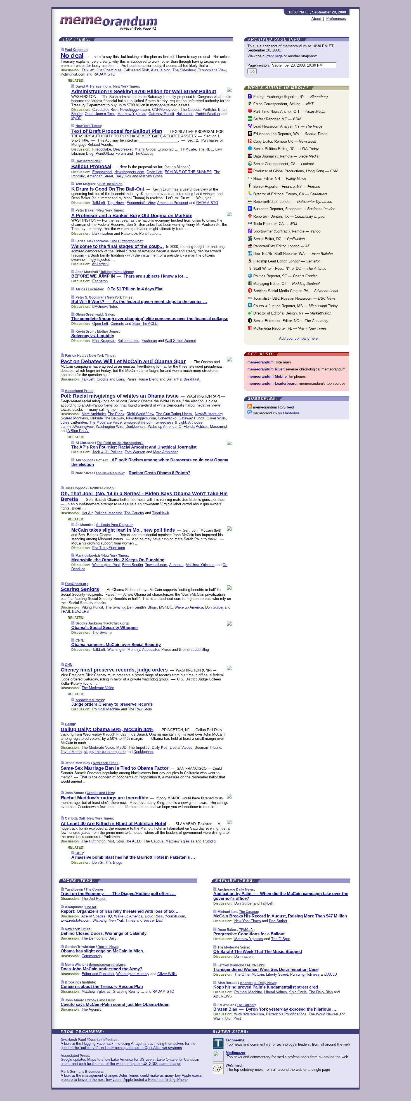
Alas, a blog (160, 70)
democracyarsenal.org (107, 964)
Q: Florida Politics (193, 426)
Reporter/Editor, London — (292, 201)
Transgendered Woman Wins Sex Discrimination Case (265, 969)
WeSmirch (235, 1065)
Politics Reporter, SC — (284, 276)
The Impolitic (139, 747)
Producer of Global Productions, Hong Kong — (294, 171)
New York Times (126, 86)
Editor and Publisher (98, 974)
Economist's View (211, 70)
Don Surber (214, 607)
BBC (79, 853)
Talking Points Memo (116, 272)
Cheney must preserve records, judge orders (114, 670)
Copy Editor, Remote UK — (284, 141)
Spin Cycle (298, 992)
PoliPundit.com (73, 74)
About (316, 19)
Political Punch (102, 488)
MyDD (76, 118)
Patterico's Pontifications (141, 233)
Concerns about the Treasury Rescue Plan (102, 986)
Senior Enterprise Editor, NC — (290, 321)
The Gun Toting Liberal (174, 414)
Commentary (92, 956)
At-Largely (100, 264)
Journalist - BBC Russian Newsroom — (294, 298)
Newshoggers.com (135, 109)
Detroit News (108, 947)
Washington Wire (109, 426)
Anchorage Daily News (236, 889)
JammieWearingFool (77, 426)
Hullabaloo (184, 114)
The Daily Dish (321, 992)
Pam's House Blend (142, 379)
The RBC (205, 149)
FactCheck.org (76, 584)
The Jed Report (94, 898)
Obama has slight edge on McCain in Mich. (102, 951)
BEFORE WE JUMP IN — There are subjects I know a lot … (129, 276)
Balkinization (102, 233)
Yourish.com (175, 916)
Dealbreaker (122, 149)
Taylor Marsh (71, 752)
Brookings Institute (80, 982)
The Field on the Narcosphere (120, 443)
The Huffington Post (127, 241)
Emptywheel (102, 172)
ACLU (332, 974)
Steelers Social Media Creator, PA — (295, 291)
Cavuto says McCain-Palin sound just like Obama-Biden (115, 1004)
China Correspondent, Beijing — (282, 104)
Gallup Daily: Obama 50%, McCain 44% (107, 729)
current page (273, 56)
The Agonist (91, 1009)
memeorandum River (265, 369)
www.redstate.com (138, 422)
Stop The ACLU (144, 323)
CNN (79, 640)
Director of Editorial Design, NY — (291, 313)
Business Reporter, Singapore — (293, 209)
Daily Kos (123, 176)
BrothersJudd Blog (194, 649)
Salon (109, 314)
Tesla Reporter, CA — (274, 224)
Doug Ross (154, 916)
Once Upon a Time (100, 114)
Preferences (336, 19)
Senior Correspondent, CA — (283, 164)
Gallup (70, 724)
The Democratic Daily (99, 938)
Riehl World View (140, 414)
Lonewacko (167, 418)
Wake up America (162, 426)
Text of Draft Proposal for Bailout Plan (116, 131)
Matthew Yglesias (131, 114)
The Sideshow (184, 70)
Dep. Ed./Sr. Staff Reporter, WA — (292, 254)
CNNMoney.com (165, 109)
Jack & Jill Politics (107, 452)
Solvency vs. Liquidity (92, 335)
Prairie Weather (207, 114)
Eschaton (100, 281)
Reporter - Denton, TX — (288, 216)
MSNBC (165, 607)
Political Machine (108, 513)
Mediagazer (235, 1053)
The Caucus (190, 109)
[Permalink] (62, 50)
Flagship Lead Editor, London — (286, 261)
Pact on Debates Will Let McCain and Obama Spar (123, 361)
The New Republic (110, 473)
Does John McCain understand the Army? (101, 968)
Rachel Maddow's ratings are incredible (104, 797)
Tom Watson (135, 452)
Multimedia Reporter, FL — (289, 328)
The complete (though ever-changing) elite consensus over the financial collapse (149, 318)
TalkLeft (88, 70)
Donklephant (136, 426)
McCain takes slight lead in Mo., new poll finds (123, 530)
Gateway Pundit (161, 114)
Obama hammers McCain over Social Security (116, 644)
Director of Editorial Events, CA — (289, 194)
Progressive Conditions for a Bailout (249, 933)
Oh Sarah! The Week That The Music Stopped (257, 951)
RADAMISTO (104, 74)
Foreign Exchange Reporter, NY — (290, 97)
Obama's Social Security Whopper (104, 627)
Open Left (154, 172)
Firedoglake (101, 149)
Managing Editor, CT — (286, 283)
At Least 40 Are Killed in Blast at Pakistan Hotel (113, 823)
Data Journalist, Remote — (285, 156)
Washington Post (106, 565)
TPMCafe (188, 149)
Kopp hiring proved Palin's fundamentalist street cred (265, 987)
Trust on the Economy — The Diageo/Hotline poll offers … (118, 893)
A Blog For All (78, 431)
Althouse (195, 422)
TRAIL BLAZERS (75, 611)
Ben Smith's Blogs (142, 607)
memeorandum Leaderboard (272, 383)
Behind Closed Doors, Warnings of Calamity (104, 933)
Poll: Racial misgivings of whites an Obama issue (120, 396)
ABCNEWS (255, 965)
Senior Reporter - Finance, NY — (286, 186)
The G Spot (280, 939)
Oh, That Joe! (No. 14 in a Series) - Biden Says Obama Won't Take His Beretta (144, 496)
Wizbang (100, 920)
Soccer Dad (152, 920)
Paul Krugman (76, 49)
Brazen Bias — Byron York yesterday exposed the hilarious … (274, 1009)
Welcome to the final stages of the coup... (117, 246)
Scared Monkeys (74, 418)
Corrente (117, 323)
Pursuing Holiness (305, 974)
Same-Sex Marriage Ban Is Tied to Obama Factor (115, 768)
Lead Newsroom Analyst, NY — (287, 126)
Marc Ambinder (94, 414)
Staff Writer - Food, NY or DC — (289, 268)
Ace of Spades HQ (96, 916)
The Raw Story (140, 709)
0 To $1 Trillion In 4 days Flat (134, 289)
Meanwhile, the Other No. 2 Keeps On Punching (117, 559)
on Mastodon (288, 413)
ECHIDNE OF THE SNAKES (188, 172)
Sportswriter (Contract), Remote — (286, 231)
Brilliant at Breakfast (182, 379)
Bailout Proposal (91, 166)
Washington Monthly (123, 649)
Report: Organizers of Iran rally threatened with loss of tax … (120, 911)
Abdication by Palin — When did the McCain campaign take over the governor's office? (280, 896)
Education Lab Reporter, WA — (289, 134)
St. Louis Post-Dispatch (114, 525)
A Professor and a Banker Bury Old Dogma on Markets (131, 215)
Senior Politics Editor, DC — (285, 149)
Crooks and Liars (110, 379)
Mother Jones (108, 331)
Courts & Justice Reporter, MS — (295, 306)
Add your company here (298, 338)
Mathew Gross (151, 176)
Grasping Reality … (128, 991)
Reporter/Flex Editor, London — (281, 246)
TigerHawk (115, 203)
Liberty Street (277, 974)
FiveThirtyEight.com (108, 548)
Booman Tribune (208, 747)
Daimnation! (244, 956)
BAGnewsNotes (105, 306)
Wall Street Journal (180, 341)
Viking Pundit (92, 607)
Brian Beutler (132, 565)
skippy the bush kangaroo (105, 752)
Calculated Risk (136, 70)
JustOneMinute (109, 70)
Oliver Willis (216, 418)
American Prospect (172, 203)
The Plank (116, 414)
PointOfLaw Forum (111, 153)
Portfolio (209, 109)
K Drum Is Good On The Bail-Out (107, 189)
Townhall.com (156, 565)
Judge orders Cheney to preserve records (112, 704)
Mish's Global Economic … (156, 149)
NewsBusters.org (209, 414)
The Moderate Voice (105, 422)
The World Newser (323, 1014)
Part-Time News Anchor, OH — (288, 111)
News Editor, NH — (279, 179)
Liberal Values (181, 747)
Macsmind (218, 426)
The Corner (94, 889)
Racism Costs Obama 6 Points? (159, 472)
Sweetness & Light (171, 422)
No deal (72, 55)
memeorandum (260, 362)
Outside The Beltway (107, 418)
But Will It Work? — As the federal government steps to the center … (139, 301)
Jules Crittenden (74, 422)
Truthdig (209, 841)
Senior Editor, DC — (278, 239)
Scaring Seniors (80, 589)
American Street (100, 176)
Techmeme (235, 1040)
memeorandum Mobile (267, 376)
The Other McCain (249, 974)
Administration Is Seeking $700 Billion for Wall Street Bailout (143, 91)
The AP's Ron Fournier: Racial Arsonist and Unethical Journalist (134, 447)
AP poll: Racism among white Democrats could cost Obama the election (149, 462)
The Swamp (115, 607)
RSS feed (286, 407)
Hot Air (101, 460)
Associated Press (79, 391)
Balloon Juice (128, 341)
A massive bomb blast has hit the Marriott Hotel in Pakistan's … (133, 857)
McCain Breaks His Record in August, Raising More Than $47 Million (280, 916)
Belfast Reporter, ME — (276, 119)
